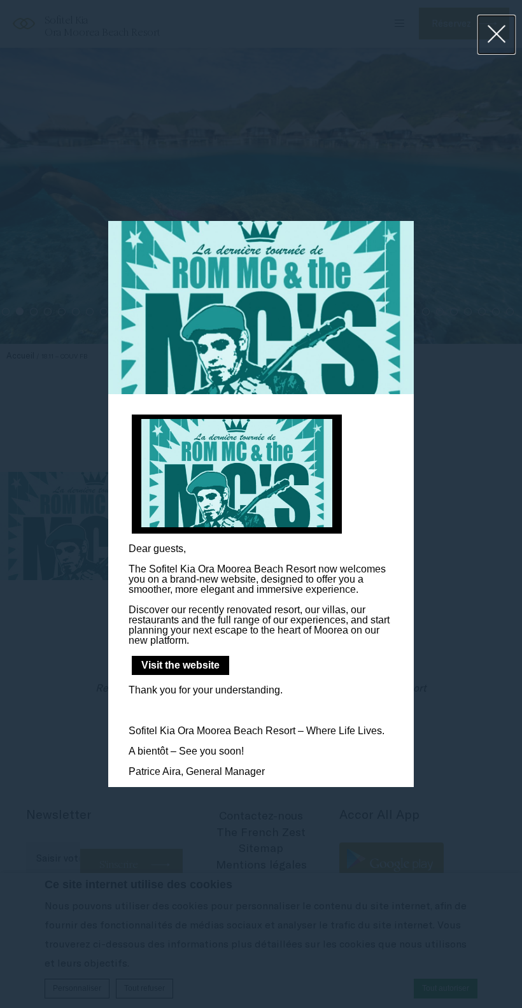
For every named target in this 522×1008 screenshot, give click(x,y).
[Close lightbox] (497, 34)
